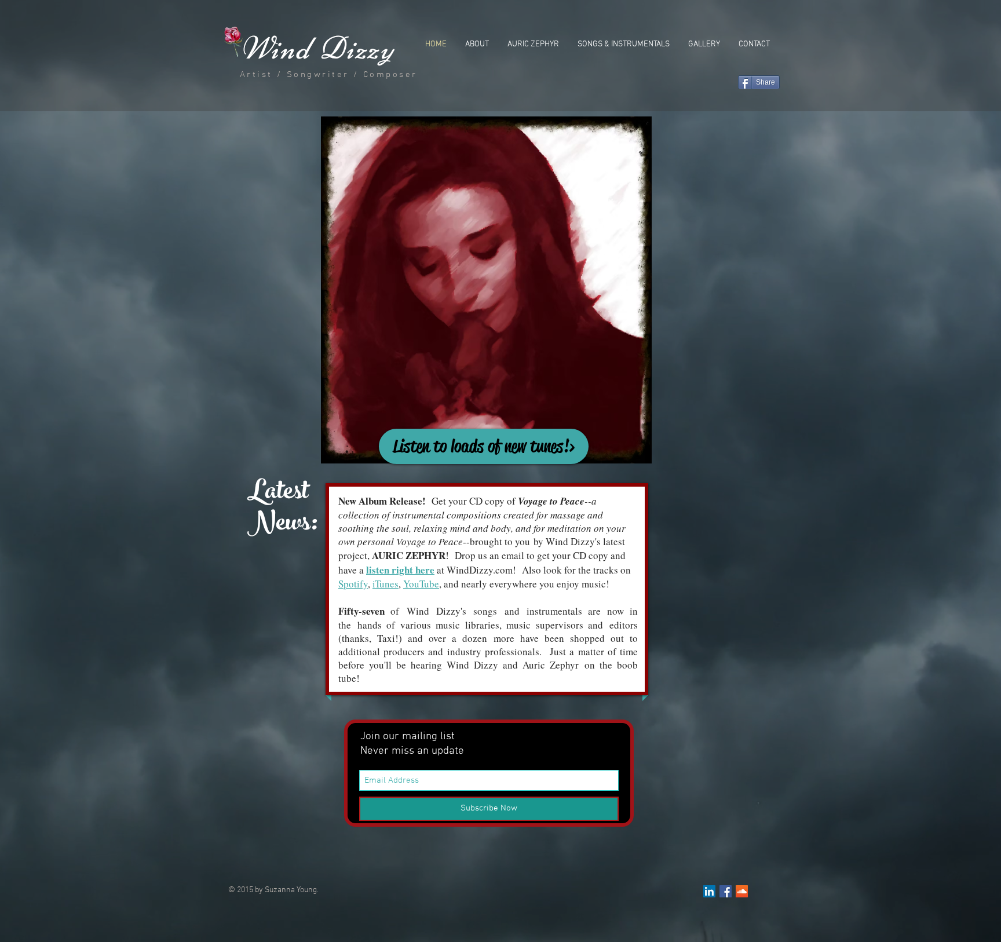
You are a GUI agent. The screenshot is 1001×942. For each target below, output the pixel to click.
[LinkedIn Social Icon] (709, 891)
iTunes (385, 583)
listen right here (400, 570)
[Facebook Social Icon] (725, 891)
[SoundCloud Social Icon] (742, 891)
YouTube (421, 583)
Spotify (353, 583)
